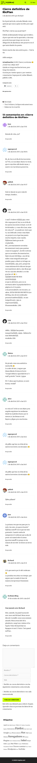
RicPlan (18, 740)
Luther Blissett (27, 75)
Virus (27, 746)
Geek (28, 729)
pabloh (5, 78)
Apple (5, 725)
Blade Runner (12, 725)
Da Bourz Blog (13, 596)
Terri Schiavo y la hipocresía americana (19, 104)
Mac (23, 732)
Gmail (30, 729)
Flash (25, 729)
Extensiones (11, 729)
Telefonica (25, 743)
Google (6, 733)
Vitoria (29, 746)
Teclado (19, 743)
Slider (5, 743)
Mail (27, 733)
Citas (17, 725)
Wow (17, 749)
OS (23, 737)
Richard (11, 560)
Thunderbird (6, 746)
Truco (11, 746)
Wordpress (12, 749)
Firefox (19, 728)
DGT (20, 725)
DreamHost (27, 725)
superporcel (12, 149)
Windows (5, 749)
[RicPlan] (7, 2)
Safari (24, 740)
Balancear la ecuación (12, 107)
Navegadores (15, 736)
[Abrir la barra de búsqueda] (25, 2)
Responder (8, 139)
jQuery (18, 733)
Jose (9, 515)
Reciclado (8, 102)
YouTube (21, 749)
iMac (10, 733)
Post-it (11, 740)
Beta (8, 725)
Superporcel (16, 75)
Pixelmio (26, 737)
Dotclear (23, 725)
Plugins (6, 741)
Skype (29, 740)
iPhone (14, 733)
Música (5, 737)
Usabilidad (22, 746)
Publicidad (14, 740)
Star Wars (14, 744)
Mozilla (30, 733)
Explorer (5, 729)
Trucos (16, 746)
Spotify (8, 743)
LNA (10, 78)
